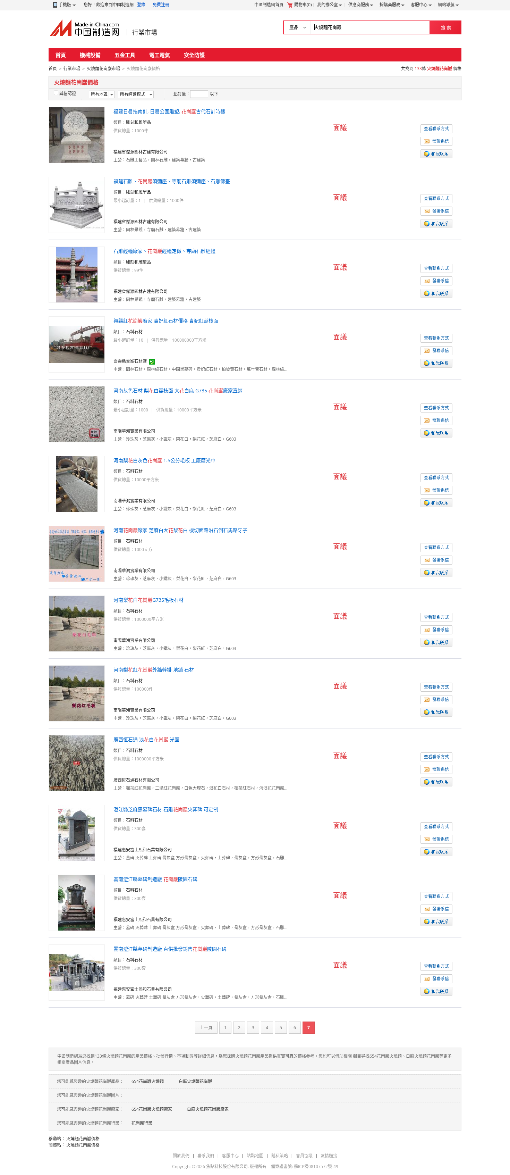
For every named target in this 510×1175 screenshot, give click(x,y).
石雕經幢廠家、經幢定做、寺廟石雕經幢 (164, 251)
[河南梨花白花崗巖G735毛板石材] (76, 623)
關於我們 (181, 1156)
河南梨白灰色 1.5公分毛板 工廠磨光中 (164, 460)
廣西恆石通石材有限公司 (136, 780)
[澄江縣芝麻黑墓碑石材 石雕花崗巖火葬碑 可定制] (76, 832)
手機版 (65, 5)
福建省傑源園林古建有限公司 (140, 152)
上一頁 (206, 1028)
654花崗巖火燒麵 (147, 1081)
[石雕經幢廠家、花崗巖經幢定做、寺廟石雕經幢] (76, 274)
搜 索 (446, 27)
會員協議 (304, 1156)
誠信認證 (67, 94)
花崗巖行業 (141, 1123)
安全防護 (194, 54)
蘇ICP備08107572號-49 (316, 1166)
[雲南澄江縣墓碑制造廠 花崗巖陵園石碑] (76, 902)
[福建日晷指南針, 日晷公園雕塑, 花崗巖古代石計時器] (76, 135)
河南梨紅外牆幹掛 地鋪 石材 (153, 669)
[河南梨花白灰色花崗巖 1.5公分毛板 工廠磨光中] (76, 483)
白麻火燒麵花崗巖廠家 (208, 1109)
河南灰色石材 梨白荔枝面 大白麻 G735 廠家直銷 (178, 390)
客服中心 (419, 5)
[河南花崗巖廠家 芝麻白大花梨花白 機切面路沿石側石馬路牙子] (76, 553)
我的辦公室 (327, 5)
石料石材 (134, 332)
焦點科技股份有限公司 (227, 1166)
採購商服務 (390, 5)
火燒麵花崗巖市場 (103, 69)
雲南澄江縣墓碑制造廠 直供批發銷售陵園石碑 (170, 948)
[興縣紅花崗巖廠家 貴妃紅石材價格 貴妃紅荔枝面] (76, 344)
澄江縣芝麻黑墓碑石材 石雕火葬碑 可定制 (165, 809)
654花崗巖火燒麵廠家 (151, 1109)
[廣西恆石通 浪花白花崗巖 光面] (76, 763)
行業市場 (144, 32)
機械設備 (90, 54)
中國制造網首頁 (268, 5)
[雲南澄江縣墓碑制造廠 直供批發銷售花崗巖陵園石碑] (76, 972)
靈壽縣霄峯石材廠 (130, 361)
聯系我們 (205, 1156)
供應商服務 (358, 5)
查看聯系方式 (436, 129)
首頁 (61, 54)
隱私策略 (279, 1156)
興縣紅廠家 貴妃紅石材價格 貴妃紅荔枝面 (165, 320)
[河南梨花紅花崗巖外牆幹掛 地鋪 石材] (76, 693)
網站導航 (446, 5)
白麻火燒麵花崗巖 (195, 1081)
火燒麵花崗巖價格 (83, 1139)
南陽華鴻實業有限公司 (134, 431)
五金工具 (124, 54)
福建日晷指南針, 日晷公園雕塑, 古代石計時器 (169, 111)
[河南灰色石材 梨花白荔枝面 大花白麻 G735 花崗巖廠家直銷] (76, 414)
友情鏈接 (329, 1156)
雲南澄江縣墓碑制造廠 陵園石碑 (155, 879)
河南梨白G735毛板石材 (148, 600)
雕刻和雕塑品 (138, 122)
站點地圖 (255, 1156)
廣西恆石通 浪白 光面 (146, 739)
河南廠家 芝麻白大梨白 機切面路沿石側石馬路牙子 (180, 530)
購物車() (303, 5)
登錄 (141, 5)
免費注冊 (161, 5)
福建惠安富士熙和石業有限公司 (142, 850)
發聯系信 (440, 141)
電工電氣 (159, 54)
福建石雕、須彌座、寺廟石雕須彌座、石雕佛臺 (171, 181)
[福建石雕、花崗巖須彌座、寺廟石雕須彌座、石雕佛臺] (76, 204)
